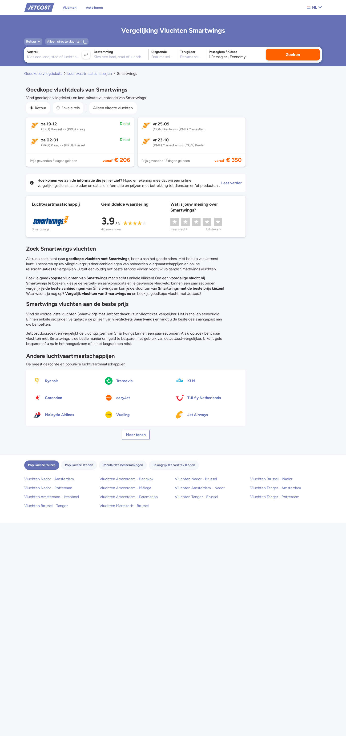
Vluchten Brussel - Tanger (46, 506)
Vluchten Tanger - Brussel (196, 497)
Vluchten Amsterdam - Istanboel (51, 497)
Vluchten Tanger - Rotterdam (274, 497)
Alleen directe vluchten (113, 108)
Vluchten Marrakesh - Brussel (124, 506)
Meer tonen (136, 434)
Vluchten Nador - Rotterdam (48, 488)
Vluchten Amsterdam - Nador (200, 488)
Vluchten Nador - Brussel (196, 479)
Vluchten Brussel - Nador (271, 479)
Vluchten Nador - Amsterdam (49, 479)
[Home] (39, 7)
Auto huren (94, 8)
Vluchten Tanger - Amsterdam (275, 488)
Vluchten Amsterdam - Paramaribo (129, 497)
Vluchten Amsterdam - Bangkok (126, 479)
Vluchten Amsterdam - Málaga (125, 488)
